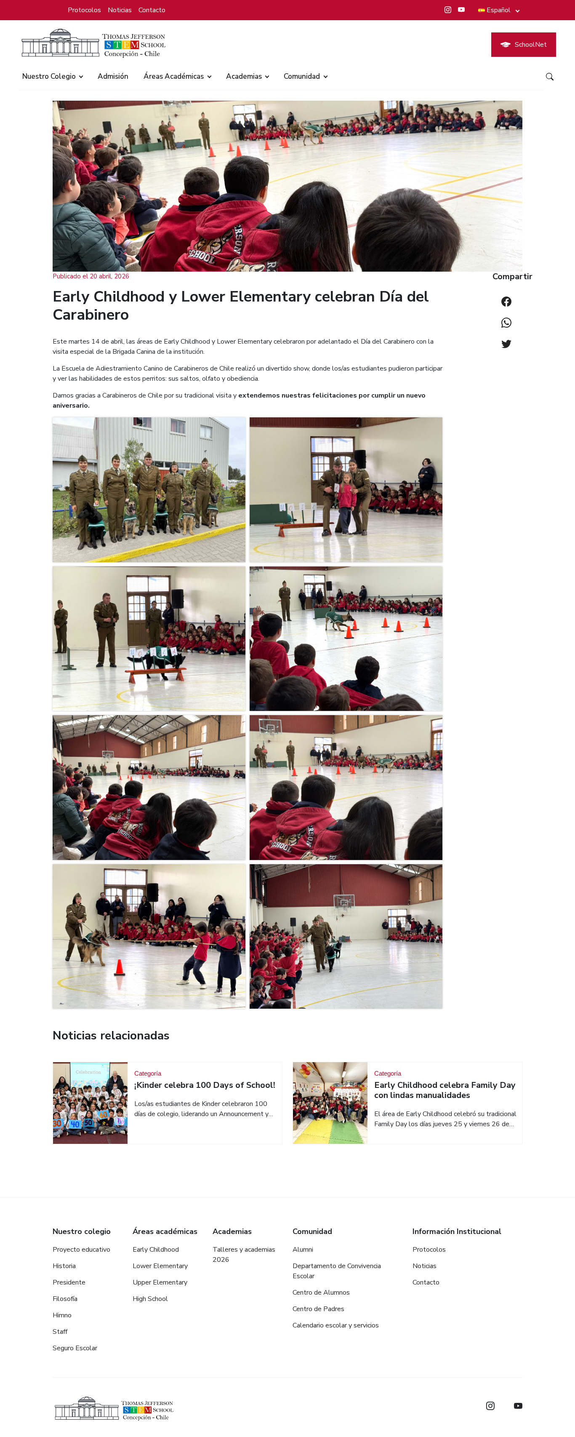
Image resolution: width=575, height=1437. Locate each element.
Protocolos (84, 10)
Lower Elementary (160, 1266)
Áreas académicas (174, 76)
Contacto (151, 10)
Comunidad (302, 76)
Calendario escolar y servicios (336, 1325)
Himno (62, 1315)
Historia (64, 1266)
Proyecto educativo (81, 1249)
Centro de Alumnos (321, 1292)
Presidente (69, 1282)
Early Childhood (156, 1249)
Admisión (113, 76)
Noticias (120, 10)
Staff (60, 1331)
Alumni (303, 1249)
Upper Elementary (160, 1282)
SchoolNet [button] (531, 44)
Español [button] (499, 10)
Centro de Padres (318, 1309)
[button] (149, 489)
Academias (244, 76)
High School (150, 1298)
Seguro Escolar (75, 1348)
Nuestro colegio (49, 76)
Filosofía (65, 1298)
